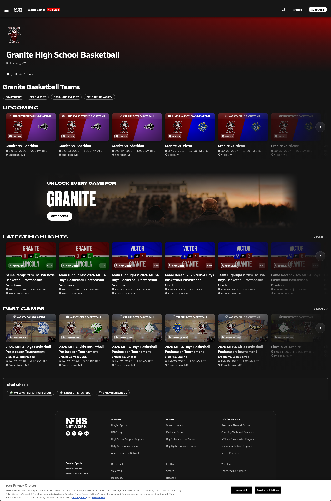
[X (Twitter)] (74, 433)
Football (170, 464)
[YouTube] (86, 433)
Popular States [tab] (74, 468)
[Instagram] (80, 433)
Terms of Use (98, 497)
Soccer (170, 471)
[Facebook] (68, 433)
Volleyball (116, 471)
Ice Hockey (117, 477)
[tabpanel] (188, 471)
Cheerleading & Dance (233, 471)
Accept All (241, 489)
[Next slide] (320, 127)
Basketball (117, 464)
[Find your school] (283, 9)
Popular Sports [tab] (74, 463)
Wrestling (226, 464)
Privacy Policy (79, 497)
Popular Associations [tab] (77, 473)
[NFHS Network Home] (18, 10)
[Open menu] (6, 10)
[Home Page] (8, 74)
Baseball (171, 477)
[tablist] (83, 468)
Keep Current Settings (268, 489)
